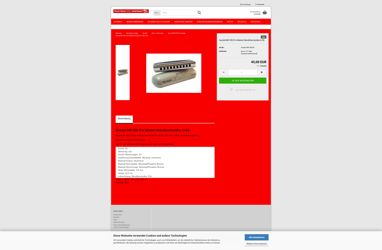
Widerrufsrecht (119, 222)
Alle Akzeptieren (257, 237)
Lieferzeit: (223, 51)
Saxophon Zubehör (183, 22)
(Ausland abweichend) (249, 54)
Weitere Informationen (256, 244)
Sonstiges (255, 22)
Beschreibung (124, 118)
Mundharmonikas (135, 22)
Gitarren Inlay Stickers (159, 22)
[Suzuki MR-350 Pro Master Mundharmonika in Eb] (173, 72)
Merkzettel (260, 4)
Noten (230, 22)
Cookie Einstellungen (121, 227)
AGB (115, 220)
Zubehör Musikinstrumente (210, 22)
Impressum (117, 215)
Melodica (242, 22)
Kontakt (116, 217)
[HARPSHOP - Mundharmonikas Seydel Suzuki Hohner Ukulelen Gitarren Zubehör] (131, 11)
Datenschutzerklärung (121, 225)
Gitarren (118, 22)
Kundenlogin (246, 4)
